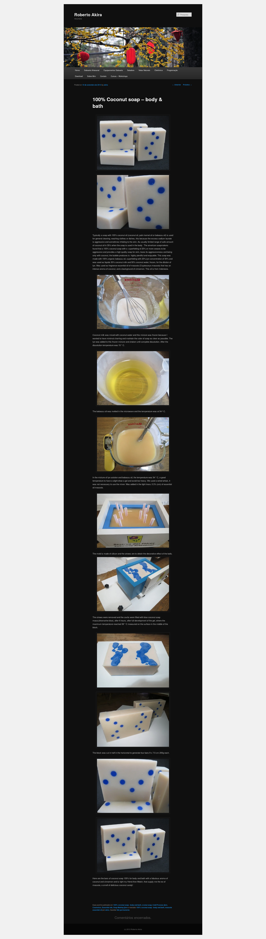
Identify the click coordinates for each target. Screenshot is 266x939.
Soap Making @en (120, 907)
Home (77, 70)
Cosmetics (97, 907)
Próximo (187, 84)
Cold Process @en (160, 905)
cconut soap (147, 905)
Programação (172, 70)
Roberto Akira (88, 14)
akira (106, 85)
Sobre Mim (91, 76)
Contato (103, 76)
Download (79, 76)
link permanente (123, 910)
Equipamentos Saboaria (113, 70)
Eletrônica (159, 70)
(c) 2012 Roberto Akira (133, 929)
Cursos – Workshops (119, 76)
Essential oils (107, 907)
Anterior (176, 84)
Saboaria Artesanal (91, 70)
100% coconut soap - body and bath (127, 905)
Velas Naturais (144, 70)
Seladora (130, 70)
